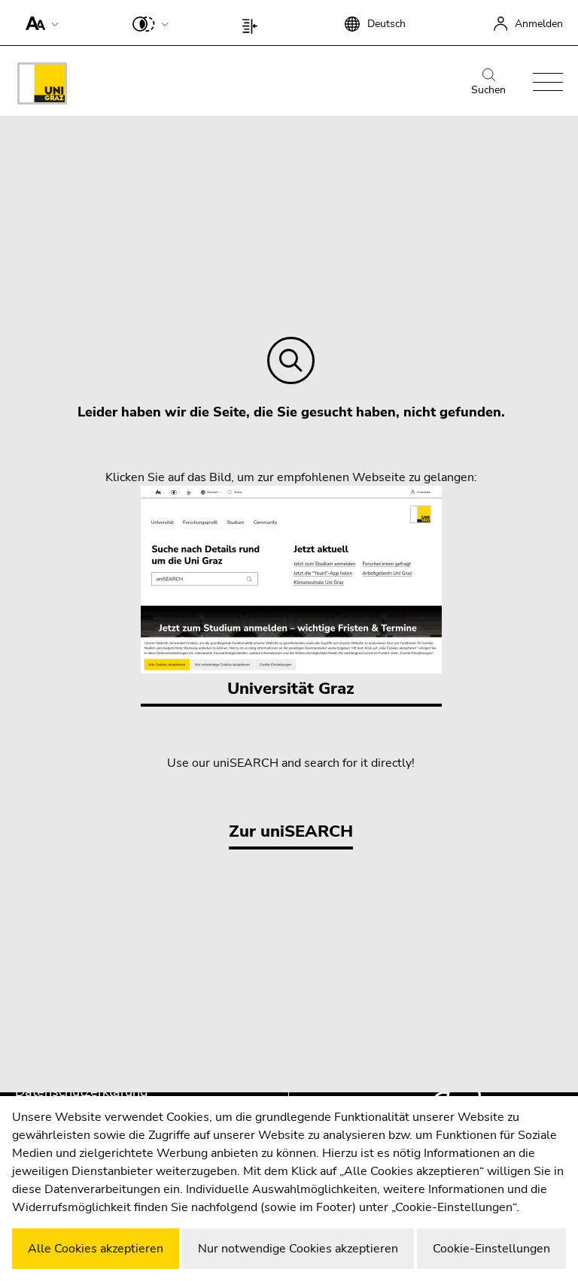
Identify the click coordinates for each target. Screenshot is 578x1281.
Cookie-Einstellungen (491, 1248)
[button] (38, 22)
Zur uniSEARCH (291, 831)
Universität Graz (290, 688)
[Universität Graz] (42, 86)
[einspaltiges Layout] (253, 22)
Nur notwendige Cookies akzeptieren (298, 1248)
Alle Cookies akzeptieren (95, 1248)
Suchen (488, 90)
